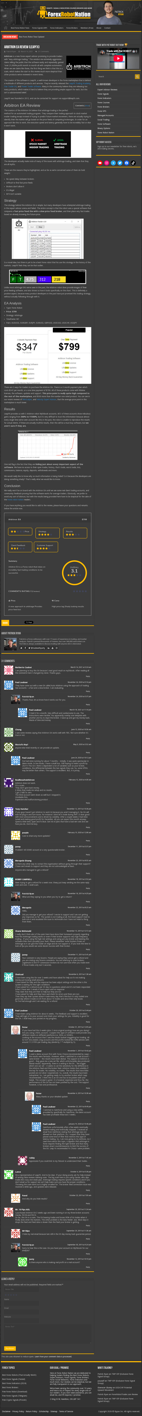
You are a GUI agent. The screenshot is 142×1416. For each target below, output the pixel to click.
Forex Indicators (56, 28)
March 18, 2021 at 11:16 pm (80, 710)
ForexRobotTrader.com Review (125, 1394)
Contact (107, 28)
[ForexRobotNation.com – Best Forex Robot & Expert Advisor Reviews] (71, 12)
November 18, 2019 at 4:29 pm (79, 893)
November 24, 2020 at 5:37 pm (79, 696)
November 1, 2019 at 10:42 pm (79, 1051)
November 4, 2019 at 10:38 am (79, 1093)
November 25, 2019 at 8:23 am (79, 907)
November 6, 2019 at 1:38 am (80, 974)
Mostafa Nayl (21, 744)
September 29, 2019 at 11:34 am (78, 1209)
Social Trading (103, 120)
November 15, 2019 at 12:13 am (79, 931)
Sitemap (53, 1411)
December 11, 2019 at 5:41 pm (79, 955)
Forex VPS (101, 111)
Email (6, 1308)
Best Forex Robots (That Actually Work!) (19, 1375)
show (87, 106)
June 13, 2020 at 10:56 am (81, 729)
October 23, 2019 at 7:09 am (80, 1195)
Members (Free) (87, 28)
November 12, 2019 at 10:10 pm (79, 1259)
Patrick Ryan (11, 52)
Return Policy (31, 1411)
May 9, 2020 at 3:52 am (82, 744)
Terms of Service (66, 1411)
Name (6, 1299)
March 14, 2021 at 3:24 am (81, 667)
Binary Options (103, 128)
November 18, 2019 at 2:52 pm (79, 879)
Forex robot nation (15, 500)
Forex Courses (103, 102)
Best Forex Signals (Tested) (13, 1379)
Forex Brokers (72, 28)
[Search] (137, 76)
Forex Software (103, 124)
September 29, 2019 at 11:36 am (78, 1231)
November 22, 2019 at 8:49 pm (79, 1107)
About (98, 28)
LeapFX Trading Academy (79, 83)
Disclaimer (6, 1411)
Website (7, 1317)
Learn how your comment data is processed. (53, 1356)
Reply (88, 676)
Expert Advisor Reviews (107, 90)
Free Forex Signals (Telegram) (14, 1396)
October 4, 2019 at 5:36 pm (80, 1172)
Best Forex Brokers (10, 1387)
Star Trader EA (10, 86)
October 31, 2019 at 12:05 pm (80, 1027)
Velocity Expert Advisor (46, 399)
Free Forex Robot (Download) (14, 1392)
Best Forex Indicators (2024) (14, 1383)
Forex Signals (103, 94)
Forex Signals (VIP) (39, 28)
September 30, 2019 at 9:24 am (79, 1245)
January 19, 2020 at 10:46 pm (80, 1124)
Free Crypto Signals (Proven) (14, 1400)
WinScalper (27, 399)
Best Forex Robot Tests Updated (31, 37)
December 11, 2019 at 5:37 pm (79, 847)
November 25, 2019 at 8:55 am (79, 861)
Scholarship (44, 1411)
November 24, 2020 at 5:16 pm (79, 682)
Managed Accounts (105, 115)
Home (5, 27)
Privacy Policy (18, 1411)
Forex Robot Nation (105, 132)
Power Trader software (31, 86)
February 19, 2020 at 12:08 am (79, 833)
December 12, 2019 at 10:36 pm (79, 809)
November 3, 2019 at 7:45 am (80, 1158)
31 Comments (43, 52)
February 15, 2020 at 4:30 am (80, 780)
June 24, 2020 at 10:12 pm (81, 758)
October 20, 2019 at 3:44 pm (80, 1010)
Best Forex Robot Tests (20, 28)
